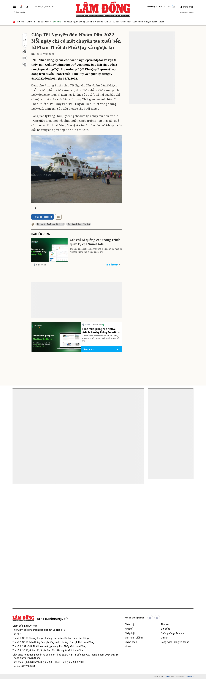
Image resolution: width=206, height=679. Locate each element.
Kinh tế (48, 21)
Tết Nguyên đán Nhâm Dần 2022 (50, 224)
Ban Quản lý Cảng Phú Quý (79, 224)
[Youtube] (150, 617)
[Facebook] (157, 617)
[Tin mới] (21, 6)
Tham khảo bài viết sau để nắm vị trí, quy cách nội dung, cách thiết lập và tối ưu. (100, 338)
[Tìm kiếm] (27, 6)
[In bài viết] (24, 64)
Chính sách (125, 21)
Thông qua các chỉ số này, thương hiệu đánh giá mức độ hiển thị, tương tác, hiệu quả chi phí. (96, 250)
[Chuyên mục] (14, 6)
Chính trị (31, 21)
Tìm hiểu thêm (111, 264)
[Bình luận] (24, 58)
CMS (169, 676)
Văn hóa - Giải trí (103, 21)
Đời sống (57, 21)
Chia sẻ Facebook (43, 216)
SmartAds (41, 264)
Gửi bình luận (42, 296)
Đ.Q (33, 54)
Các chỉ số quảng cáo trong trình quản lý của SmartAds (95, 242)
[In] (58, 217)
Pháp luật (67, 21)
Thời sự (39, 21)
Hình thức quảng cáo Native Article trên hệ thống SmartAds (101, 330)
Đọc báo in (20, 12)
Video (161, 21)
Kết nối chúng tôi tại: (134, 617)
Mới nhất (21, 21)
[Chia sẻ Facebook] (24, 51)
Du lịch (116, 21)
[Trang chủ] (14, 21)
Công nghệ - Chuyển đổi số (145, 21)
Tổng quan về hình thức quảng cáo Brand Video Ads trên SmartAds (32, 434)
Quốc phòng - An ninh (83, 21)
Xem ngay (89, 349)
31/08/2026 (44, 6)
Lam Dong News (186, 12)
